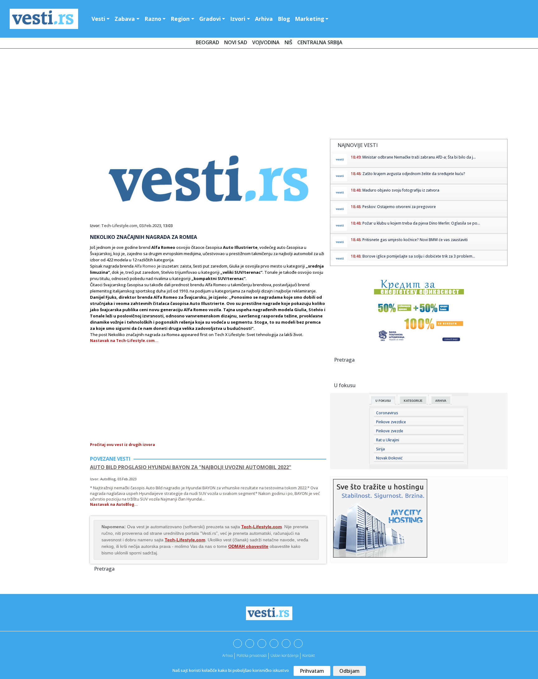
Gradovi (210, 18)
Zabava (125, 18)
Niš (288, 42)
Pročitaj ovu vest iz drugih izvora (122, 444)
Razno (152, 18)
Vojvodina (266, 42)
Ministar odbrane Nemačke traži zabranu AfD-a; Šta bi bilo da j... (419, 157)
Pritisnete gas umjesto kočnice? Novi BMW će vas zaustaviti (415, 239)
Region (180, 18)
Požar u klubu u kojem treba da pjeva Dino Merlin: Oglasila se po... (421, 223)
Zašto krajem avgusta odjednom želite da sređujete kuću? (413, 173)
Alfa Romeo (145, 266)
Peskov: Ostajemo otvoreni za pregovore (399, 206)
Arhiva (264, 18)
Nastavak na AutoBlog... (114, 504)
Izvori (237, 18)
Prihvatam (312, 670)
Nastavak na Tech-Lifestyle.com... (124, 340)
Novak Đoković (389, 458)
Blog (284, 18)
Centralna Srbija (319, 42)
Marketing (309, 18)
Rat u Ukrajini (387, 440)
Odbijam (349, 670)
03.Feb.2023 (150, 225)
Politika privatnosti (252, 655)
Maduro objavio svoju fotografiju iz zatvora (400, 190)
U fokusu (383, 400)
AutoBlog (108, 479)
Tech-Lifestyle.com (119, 225)
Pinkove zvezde (389, 431)
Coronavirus (387, 412)
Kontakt (308, 655)
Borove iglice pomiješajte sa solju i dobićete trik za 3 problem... (418, 256)
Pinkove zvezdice (391, 422)
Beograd (207, 42)
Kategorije (413, 400)
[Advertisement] (269, 95)
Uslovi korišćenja (285, 655)
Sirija (380, 449)
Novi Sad (235, 42)
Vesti (98, 18)
